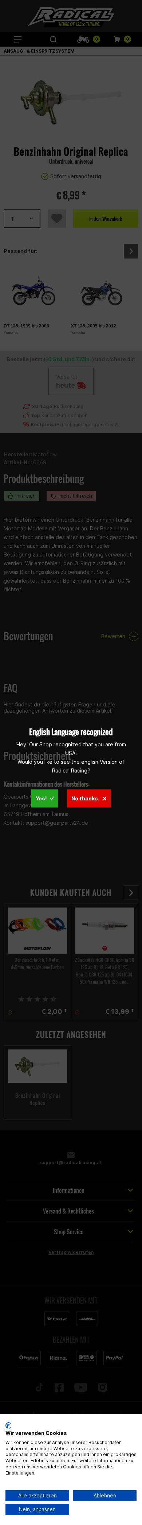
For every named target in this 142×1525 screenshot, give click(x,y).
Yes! (41, 798)
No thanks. (85, 798)
